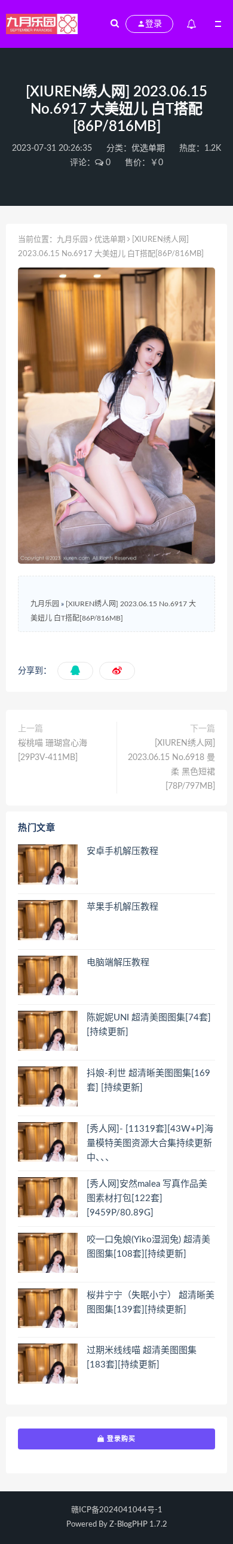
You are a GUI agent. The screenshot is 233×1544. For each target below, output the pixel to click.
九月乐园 (72, 240)
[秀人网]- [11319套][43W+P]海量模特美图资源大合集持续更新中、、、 (150, 1143)
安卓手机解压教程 (122, 851)
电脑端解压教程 (118, 962)
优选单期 (148, 148)
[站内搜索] (114, 24)
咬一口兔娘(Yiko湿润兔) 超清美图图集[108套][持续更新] (148, 1247)
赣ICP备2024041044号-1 (117, 1510)
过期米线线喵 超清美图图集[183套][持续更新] (142, 1357)
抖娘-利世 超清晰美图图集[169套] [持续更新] (148, 1080)
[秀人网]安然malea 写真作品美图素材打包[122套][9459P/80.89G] (147, 1198)
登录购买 (120, 1438)
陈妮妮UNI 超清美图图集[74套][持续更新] (149, 1025)
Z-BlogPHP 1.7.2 (138, 1524)
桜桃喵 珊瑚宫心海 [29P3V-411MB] (52, 750)
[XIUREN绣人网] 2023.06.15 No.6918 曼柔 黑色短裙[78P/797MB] (171, 765)
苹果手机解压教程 (122, 906)
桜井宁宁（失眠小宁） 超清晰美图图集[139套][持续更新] (150, 1302)
